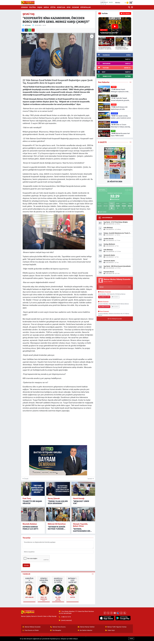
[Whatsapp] (121, 612)
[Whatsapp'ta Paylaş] (29, 30)
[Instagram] (111, 612)
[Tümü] (130, 82)
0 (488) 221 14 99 (105, 296)
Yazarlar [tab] (26, 574)
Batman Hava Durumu (59, 627)
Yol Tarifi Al (116, 296)
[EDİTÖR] (72, 590)
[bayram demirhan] (58, 460)
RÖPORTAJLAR (85, 7)
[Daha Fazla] (33, 30)
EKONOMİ (75, 7)
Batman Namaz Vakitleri (87, 627)
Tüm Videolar (126, 13)
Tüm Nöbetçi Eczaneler (115, 319)
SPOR (68, 7)
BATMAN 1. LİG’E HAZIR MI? (72, 580)
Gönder (26, 565)
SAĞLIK (46, 7)
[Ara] (129, 7)
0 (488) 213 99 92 (105, 306)
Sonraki (90, 478)
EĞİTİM (52, 7)
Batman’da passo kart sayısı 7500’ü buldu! (120, 134)
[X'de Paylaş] (26, 30)
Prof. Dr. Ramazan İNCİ (43, 599)
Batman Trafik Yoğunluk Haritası (116, 627)
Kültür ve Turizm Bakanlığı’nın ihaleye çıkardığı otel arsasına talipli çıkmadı (120, 126)
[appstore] (106, 618)
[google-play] (123, 618)
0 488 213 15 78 (66, 617)
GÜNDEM (24, 7)
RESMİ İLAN (61, 7)
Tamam (131, 638)
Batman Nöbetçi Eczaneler (33, 627)
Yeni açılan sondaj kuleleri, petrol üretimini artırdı (121, 117)
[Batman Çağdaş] (27, 2)
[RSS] (124, 612)
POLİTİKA (32, 7)
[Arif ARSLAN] (29, 590)
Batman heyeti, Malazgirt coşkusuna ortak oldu (119, 90)
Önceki (26, 478)
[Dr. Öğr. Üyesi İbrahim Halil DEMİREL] (58, 590)
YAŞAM (39, 7)
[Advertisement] (13, 37)
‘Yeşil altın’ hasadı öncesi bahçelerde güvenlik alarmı (120, 99)
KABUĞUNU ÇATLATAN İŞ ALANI (29, 580)
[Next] (118, 612)
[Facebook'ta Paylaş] (23, 30)
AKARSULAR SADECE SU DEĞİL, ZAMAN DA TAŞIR (58, 580)
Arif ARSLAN (29, 597)
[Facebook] (104, 612)
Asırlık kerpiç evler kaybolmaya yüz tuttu (119, 108)
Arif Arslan (28, 25)
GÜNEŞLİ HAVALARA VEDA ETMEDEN (44, 580)
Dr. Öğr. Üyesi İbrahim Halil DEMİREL (58, 599)
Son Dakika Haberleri (86, 630)
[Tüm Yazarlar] (93, 574)
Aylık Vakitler (103, 212)
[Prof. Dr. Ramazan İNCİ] (43, 590)
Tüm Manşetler (56, 630)
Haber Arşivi (111, 630)
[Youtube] (114, 612)
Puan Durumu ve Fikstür (32, 630)
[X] (108, 612)
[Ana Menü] (131, 7)
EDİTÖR (72, 597)
